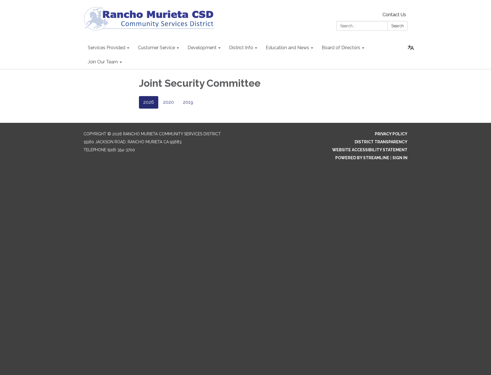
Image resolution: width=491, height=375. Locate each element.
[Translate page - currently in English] (410, 48)
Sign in (399, 158)
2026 (148, 102)
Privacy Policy (391, 134)
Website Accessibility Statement (369, 150)
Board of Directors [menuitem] (341, 47)
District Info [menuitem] (241, 47)
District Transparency (381, 142)
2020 (168, 102)
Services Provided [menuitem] (106, 47)
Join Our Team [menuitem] (103, 62)
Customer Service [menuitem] (156, 47)
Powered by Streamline (362, 158)
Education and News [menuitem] (287, 47)
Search (397, 26)
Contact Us (394, 14)
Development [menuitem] (202, 47)
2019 (188, 102)
